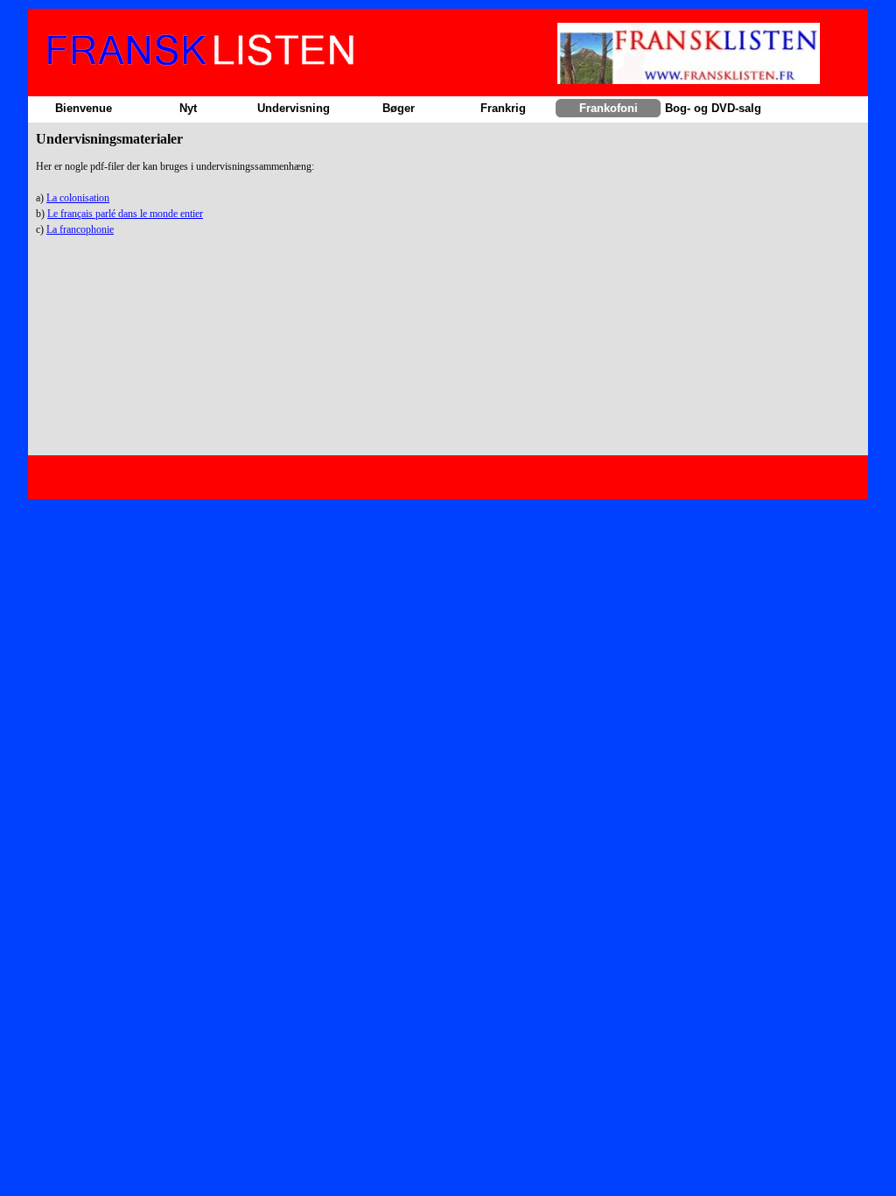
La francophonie (80, 229)
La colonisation (77, 198)
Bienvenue (83, 108)
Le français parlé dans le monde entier (125, 214)
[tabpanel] (448, 205)
